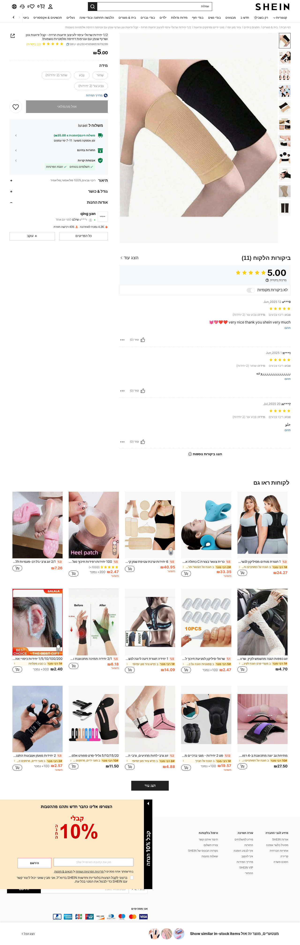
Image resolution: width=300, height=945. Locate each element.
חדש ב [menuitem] (244, 17)
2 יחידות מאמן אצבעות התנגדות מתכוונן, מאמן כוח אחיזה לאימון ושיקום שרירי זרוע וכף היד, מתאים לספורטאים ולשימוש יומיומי (37, 755)
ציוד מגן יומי (234, 27)
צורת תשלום (211, 845)
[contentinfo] (77, 917)
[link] (41, 6)
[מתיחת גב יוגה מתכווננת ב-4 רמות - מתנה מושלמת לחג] (262, 719)
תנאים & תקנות (63, 871)
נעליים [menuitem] (71, 17)
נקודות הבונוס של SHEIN (203, 850)
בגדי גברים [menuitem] (148, 17)
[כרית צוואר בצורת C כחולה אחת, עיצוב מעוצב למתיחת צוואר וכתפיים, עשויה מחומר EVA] (206, 525)
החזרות (248, 845)
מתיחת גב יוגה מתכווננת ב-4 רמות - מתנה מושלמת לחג (262, 755)
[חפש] (92, 6)
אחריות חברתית (279, 850)
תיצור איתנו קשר (208, 839)
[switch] (251, 290)
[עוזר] (143, 340)
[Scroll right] (13, 17)
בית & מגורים (270, 27)
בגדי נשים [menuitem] (214, 17)
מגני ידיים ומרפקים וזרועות (209, 27)
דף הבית (286, 27)
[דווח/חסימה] (122, 340)
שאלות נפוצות (210, 856)
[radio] (100, 75)
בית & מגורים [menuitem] (127, 17)
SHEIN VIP (246, 867)
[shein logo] (272, 6)
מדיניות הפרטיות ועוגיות (90, 871)
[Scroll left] (19, 17)
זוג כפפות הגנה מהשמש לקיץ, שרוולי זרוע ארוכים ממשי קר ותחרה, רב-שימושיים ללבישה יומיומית (262, 659)
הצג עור (150, 786)
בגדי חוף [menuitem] (197, 17)
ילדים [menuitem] (163, 17)
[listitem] (262, 536)
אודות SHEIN (280, 839)
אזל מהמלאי (67, 107)
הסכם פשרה (281, 862)
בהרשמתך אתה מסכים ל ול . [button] (93, 871)
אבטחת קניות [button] (86, 160)
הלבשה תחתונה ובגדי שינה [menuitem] (96, 17)
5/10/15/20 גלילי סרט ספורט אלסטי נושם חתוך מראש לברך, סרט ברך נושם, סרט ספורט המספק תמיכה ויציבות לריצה (94, 755)
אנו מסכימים (139, 908)
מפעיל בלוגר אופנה (277, 845)
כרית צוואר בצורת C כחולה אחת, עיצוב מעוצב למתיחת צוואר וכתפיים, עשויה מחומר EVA (205, 561)
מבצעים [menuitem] (230, 17)
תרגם (288, 328)
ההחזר (249, 873)
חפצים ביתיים (252, 27)
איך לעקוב (247, 856)
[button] (22, 6)
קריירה (284, 856)
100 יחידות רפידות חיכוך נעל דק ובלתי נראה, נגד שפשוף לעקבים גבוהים (93, 561)
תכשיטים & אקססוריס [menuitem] (48, 17)
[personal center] (50, 6)
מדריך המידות (245, 862)
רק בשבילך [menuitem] (261, 17)
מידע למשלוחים (244, 839)
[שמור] (15, 106)
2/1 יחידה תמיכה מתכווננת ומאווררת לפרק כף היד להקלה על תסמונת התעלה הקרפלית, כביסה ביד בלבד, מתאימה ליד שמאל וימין (93, 659)
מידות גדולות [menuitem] (179, 17)
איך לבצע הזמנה (243, 850)
